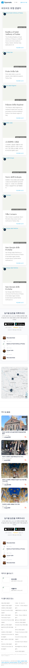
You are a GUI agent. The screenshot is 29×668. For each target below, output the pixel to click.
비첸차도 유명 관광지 (6, 608)
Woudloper (16, 66)
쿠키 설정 (19, 662)
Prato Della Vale (12, 71)
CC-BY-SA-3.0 (23, 137)
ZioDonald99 (16, 242)
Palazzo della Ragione (14, 104)
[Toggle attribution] (26, 397)
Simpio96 (17, 99)
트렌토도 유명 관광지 (6, 632)
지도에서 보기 (20, 47)
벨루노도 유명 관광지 (6, 625)
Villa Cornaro (11, 214)
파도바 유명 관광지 (20, 651)
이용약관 (22, 661)
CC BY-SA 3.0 (23, 99)
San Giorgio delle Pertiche (12, 248)
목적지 (18, 661)
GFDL (24, 27)
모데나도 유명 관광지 (20, 622)
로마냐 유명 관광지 (20, 629)
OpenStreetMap (16, 396)
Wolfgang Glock (16, 172)
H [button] (12, 379)
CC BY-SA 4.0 (23, 242)
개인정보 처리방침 (13, 662)
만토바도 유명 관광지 (6, 644)
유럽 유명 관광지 (5, 603)
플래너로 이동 (24, 2)
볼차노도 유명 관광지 (20, 620)
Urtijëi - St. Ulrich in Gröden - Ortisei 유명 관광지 (21, 605)
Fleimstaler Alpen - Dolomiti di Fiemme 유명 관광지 (7, 620)
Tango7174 (20, 27)
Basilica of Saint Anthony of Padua (12, 33)
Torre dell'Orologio (13, 177)
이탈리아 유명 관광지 (6, 605)
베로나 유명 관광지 (6, 615)
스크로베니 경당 (12, 142)
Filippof (17, 137)
